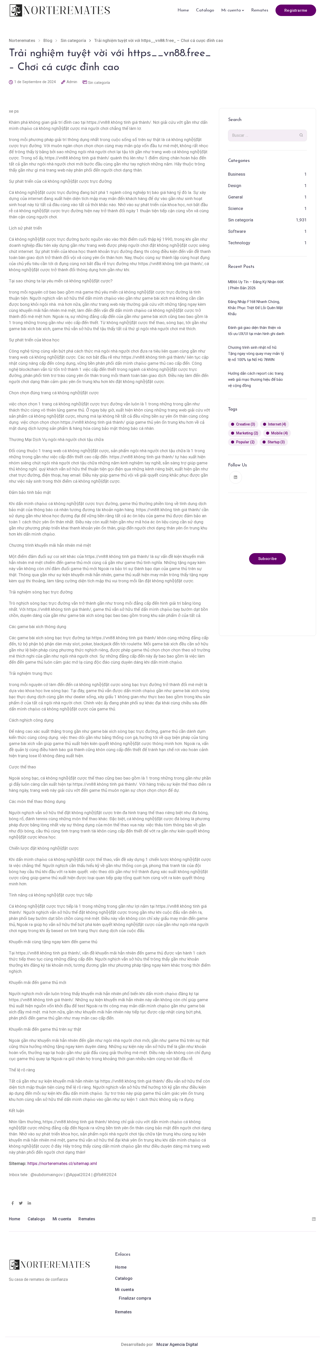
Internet (277, 424)
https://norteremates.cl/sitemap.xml (62, 1163)
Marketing (247, 433)
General (235, 197)
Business (236, 174)
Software (237, 231)
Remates (259, 10)
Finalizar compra (135, 1298)
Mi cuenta (231, 10)
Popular (245, 442)
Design (234, 185)
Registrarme (295, 10)
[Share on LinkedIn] (29, 1204)
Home (183, 10)
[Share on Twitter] (21, 1204)
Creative (245, 424)
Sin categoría (99, 83)
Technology (239, 242)
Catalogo (205, 10)
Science (235, 208)
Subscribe (267, 558)
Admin (72, 82)
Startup (276, 442)
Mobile (279, 433)
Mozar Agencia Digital (177, 1344)
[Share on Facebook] (12, 1204)
